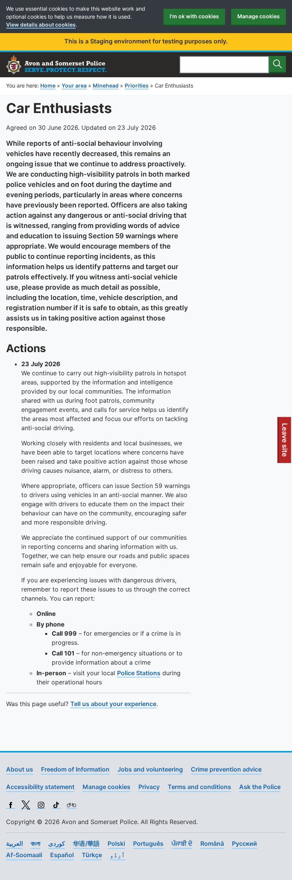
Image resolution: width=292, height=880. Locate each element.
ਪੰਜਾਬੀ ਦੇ (181, 843)
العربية (14, 843)
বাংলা (35, 843)
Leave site (285, 443)
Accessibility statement (40, 787)
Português (148, 843)
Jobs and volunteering (150, 769)
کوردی (56, 843)
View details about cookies (41, 24)
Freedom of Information (75, 769)
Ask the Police (260, 787)
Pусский (244, 843)
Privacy (149, 787)
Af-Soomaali (24, 855)
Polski (116, 843)
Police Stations (138, 673)
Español (62, 855)
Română (212, 843)
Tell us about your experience (113, 704)
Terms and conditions (199, 787)
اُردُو (117, 855)
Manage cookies (258, 16)
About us (19, 769)
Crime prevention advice (226, 769)
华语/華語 (86, 843)
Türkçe (92, 855)
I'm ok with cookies (194, 16)
